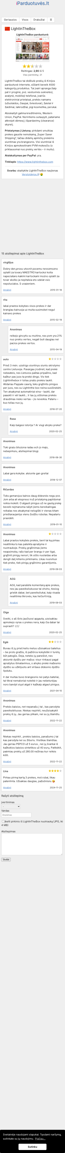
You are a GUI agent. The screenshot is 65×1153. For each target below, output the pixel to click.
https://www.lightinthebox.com (35, 161)
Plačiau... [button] (40, 1138)
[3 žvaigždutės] (32, 66)
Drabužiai (39, 19)
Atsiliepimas (8, 831)
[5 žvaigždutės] (40, 66)
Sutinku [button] (32, 1146)
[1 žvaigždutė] (24, 66)
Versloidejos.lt (30, 174)
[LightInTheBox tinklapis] (32, 61)
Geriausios (10, 19)
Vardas (5, 810)
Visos (25, 19)
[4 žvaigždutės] (36, 66)
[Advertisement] (32, 215)
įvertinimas (7, 802)
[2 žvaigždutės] (28, 66)
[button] (3, 821)
